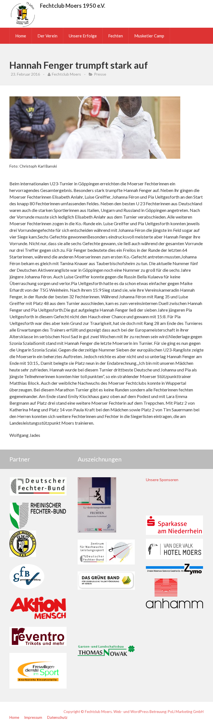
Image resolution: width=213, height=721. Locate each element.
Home (20, 35)
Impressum (33, 717)
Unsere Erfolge (83, 35)
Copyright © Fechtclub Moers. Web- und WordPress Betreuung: (116, 711)
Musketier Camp (149, 35)
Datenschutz (57, 717)
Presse (100, 74)
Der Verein (47, 35)
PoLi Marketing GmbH (186, 711)
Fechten (115, 35)
